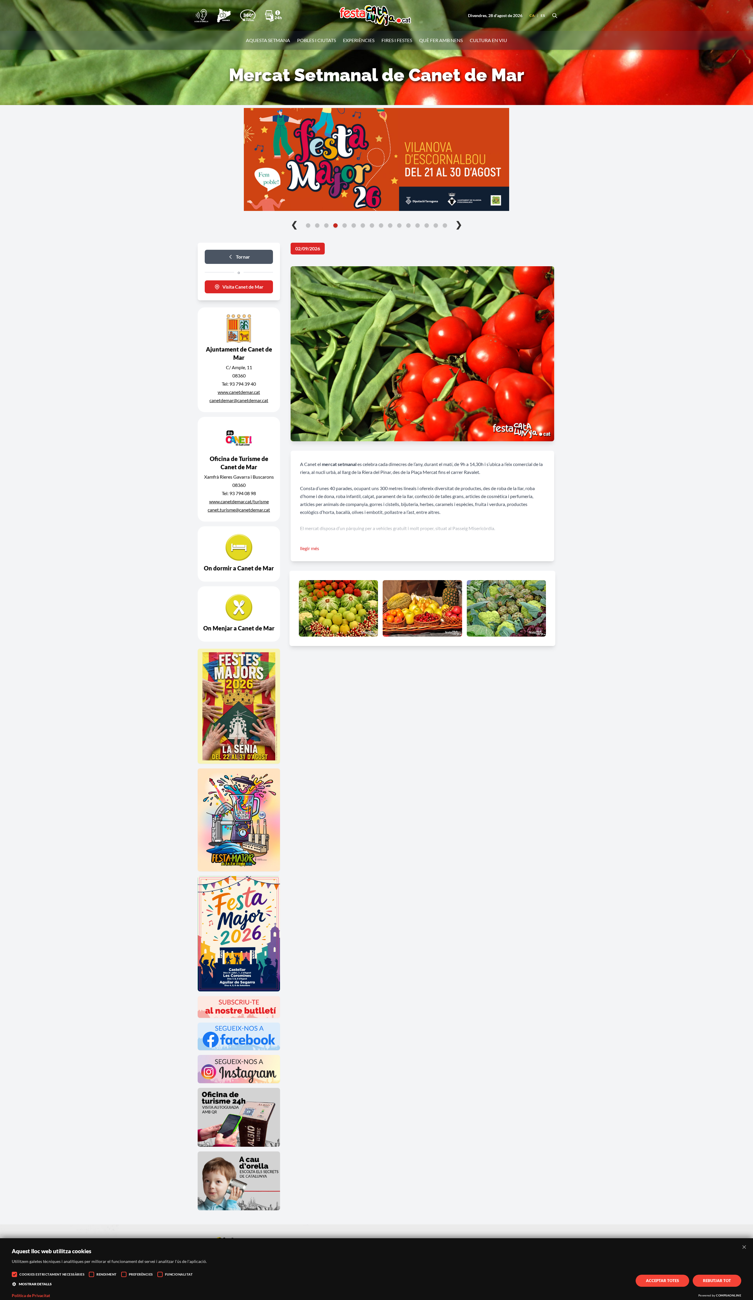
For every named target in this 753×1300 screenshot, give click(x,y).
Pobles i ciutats (316, 40)
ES (543, 15)
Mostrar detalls (35, 1284)
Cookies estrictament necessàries (51, 1274)
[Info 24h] (273, 16)
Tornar (243, 256)
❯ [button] (458, 224)
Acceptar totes (662, 1280)
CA (532, 15)
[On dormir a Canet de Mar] (239, 554)
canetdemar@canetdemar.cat (238, 400)
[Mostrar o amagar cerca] (554, 15)
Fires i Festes (397, 40)
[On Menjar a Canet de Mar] (239, 614)
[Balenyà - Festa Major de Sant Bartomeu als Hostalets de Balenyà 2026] (376, 159)
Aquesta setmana (268, 40)
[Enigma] (224, 16)
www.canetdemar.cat (239, 392)
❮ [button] (294, 224)
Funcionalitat (179, 1274)
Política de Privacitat (31, 1295)
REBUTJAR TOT (717, 1280)
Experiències (358, 40)
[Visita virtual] (247, 16)
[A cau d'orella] (201, 16)
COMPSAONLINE (728, 1295)
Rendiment (106, 1274)
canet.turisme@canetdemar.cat (239, 509)
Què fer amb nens (441, 40)
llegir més (309, 548)
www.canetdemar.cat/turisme (239, 501)
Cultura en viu (488, 40)
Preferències (141, 1274)
